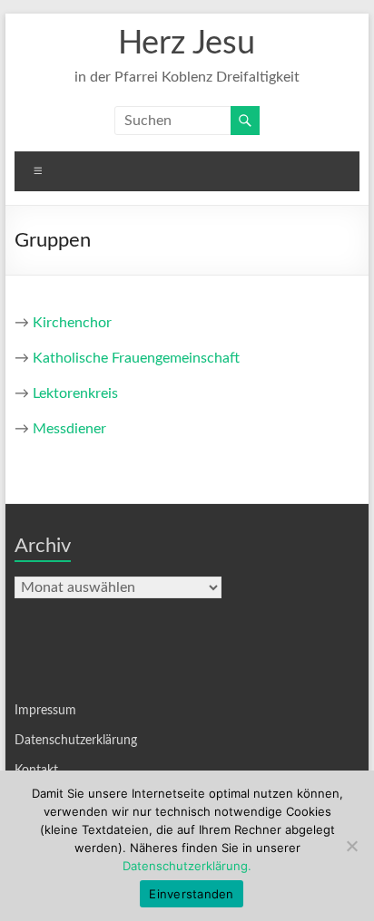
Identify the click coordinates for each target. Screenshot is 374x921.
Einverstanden (191, 894)
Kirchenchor (72, 322)
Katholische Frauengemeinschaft (136, 358)
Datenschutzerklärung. (187, 865)
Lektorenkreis (75, 393)
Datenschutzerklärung (76, 740)
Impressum (45, 710)
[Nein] (351, 846)
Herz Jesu (186, 43)
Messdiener (69, 429)
